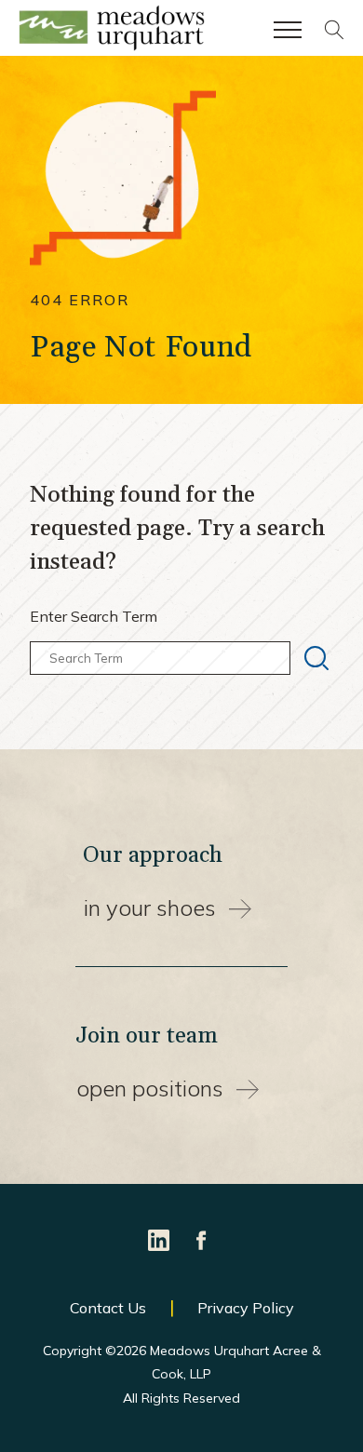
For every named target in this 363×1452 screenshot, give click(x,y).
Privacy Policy (245, 1307)
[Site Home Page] (112, 32)
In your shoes (150, 907)
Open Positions (149, 1088)
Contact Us (108, 1307)
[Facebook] (202, 1239)
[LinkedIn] (160, 1239)
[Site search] (334, 34)
